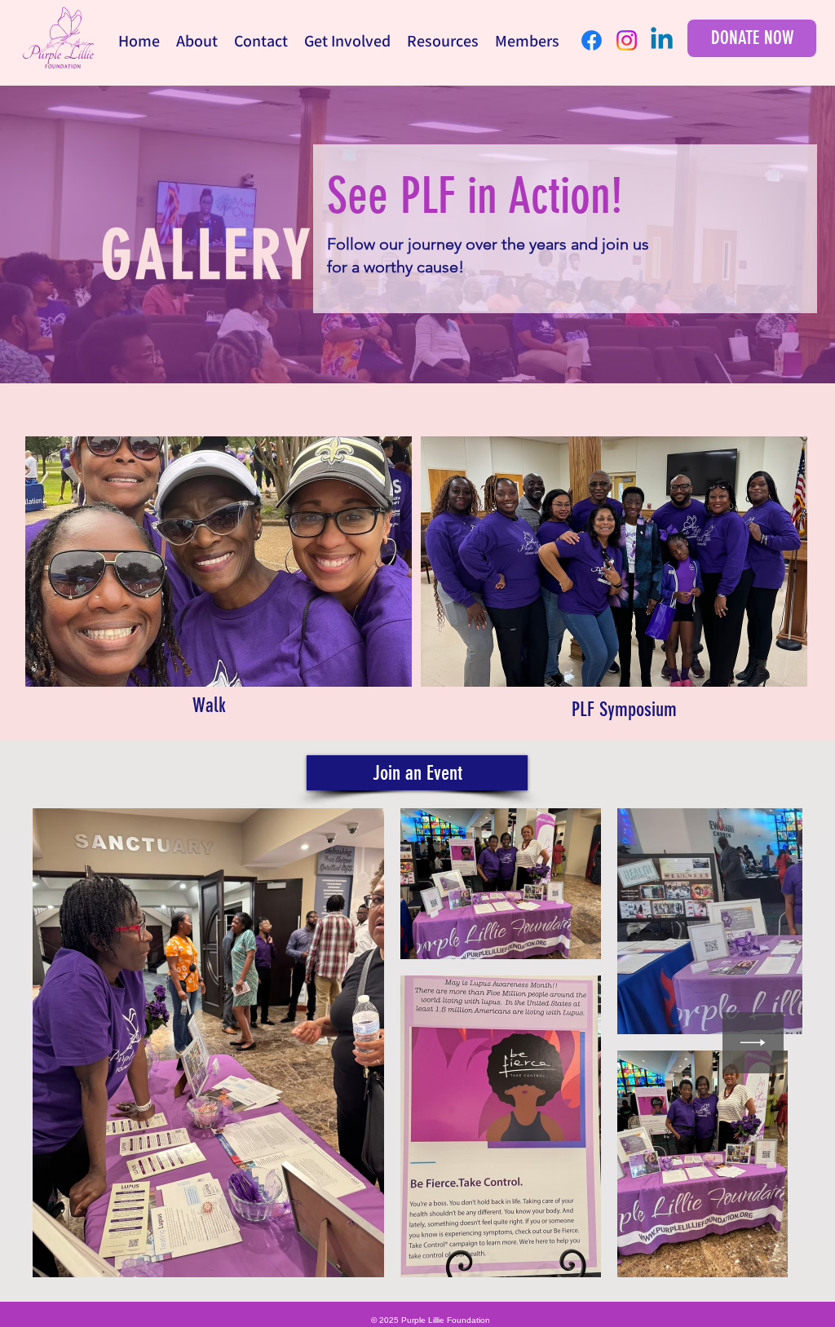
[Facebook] (591, 40)
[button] (197, 40)
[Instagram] (626, 40)
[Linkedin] (661, 40)
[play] (377, 672)
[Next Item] (753, 1042)
